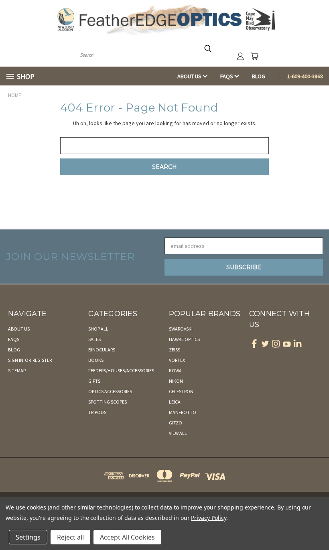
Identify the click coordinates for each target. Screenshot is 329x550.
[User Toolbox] (240, 56)
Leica (175, 402)
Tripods (97, 412)
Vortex (177, 360)
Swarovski (181, 329)
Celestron (181, 391)
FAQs (227, 76)
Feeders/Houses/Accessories (121, 370)
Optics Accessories (110, 391)
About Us (190, 76)
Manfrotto (182, 412)
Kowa (175, 370)
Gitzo (175, 423)
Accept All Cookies (127, 537)
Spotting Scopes (107, 402)
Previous (317, 525)
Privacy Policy (208, 518)
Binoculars (101, 350)
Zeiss (174, 350)
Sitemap (17, 370)
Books (96, 360)
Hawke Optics (184, 339)
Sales (94, 339)
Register (42, 360)
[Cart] (254, 56)
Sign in (16, 360)
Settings (28, 537)
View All (178, 433)
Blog (258, 76)
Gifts (94, 381)
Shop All (98, 329)
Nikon (176, 381)
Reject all (70, 537)
